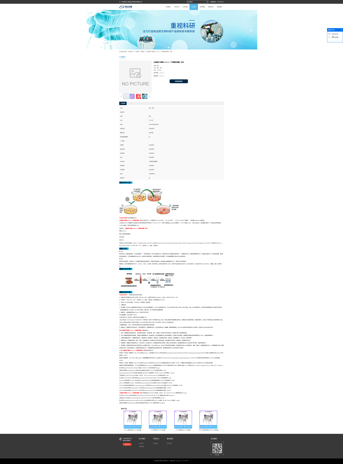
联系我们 (169, 443)
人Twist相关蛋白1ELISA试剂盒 (132, 430)
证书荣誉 (202, 6)
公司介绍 (176, 6)
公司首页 (168, 6)
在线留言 (219, 6)
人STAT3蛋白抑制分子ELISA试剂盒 (208, 430)
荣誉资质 (141, 446)
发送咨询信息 (179, 81)
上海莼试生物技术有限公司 (161, 460)
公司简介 (141, 443)
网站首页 (130, 51)
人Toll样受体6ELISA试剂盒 (183, 430)
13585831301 (220, 1)
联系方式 (210, 6)
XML (187, 460)
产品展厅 (193, 6)
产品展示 (155, 443)
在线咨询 (127, 444)
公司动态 (185, 6)
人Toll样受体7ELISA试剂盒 (157, 430)
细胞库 (143, 51)
